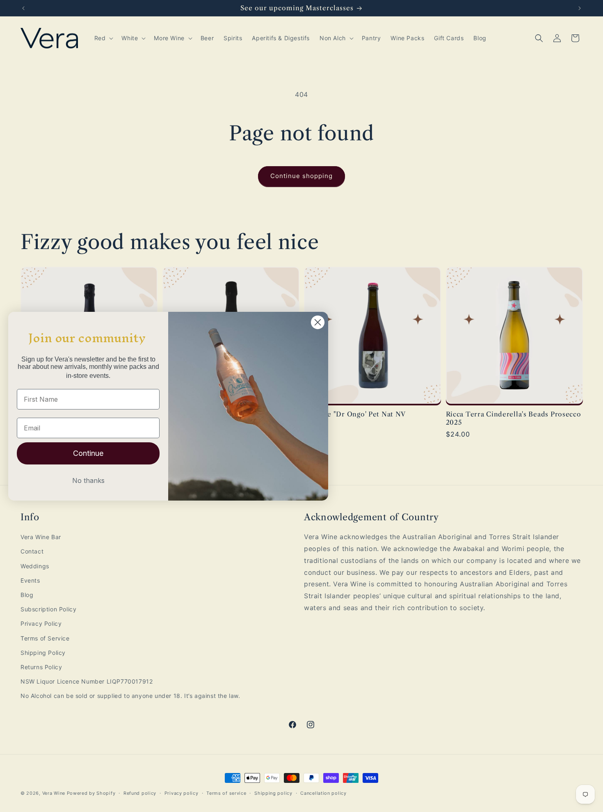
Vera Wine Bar (41, 536)
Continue (88, 453)
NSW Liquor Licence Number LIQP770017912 (87, 681)
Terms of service (226, 793)
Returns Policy (41, 666)
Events (30, 580)
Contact (32, 551)
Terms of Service (45, 638)
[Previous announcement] (23, 8)
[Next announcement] (580, 8)
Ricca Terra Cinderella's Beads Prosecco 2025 (513, 418)
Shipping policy (273, 793)
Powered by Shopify (91, 793)
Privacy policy (181, 793)
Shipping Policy (43, 652)
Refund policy (139, 793)
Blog (27, 594)
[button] (103, 38)
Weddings (35, 566)
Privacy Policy (41, 623)
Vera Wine (53, 793)
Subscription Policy (48, 609)
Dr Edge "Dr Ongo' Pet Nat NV (355, 414)
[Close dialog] (318, 322)
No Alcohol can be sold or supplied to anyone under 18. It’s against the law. (130, 695)
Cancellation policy (323, 793)
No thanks (88, 480)
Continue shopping (301, 176)
